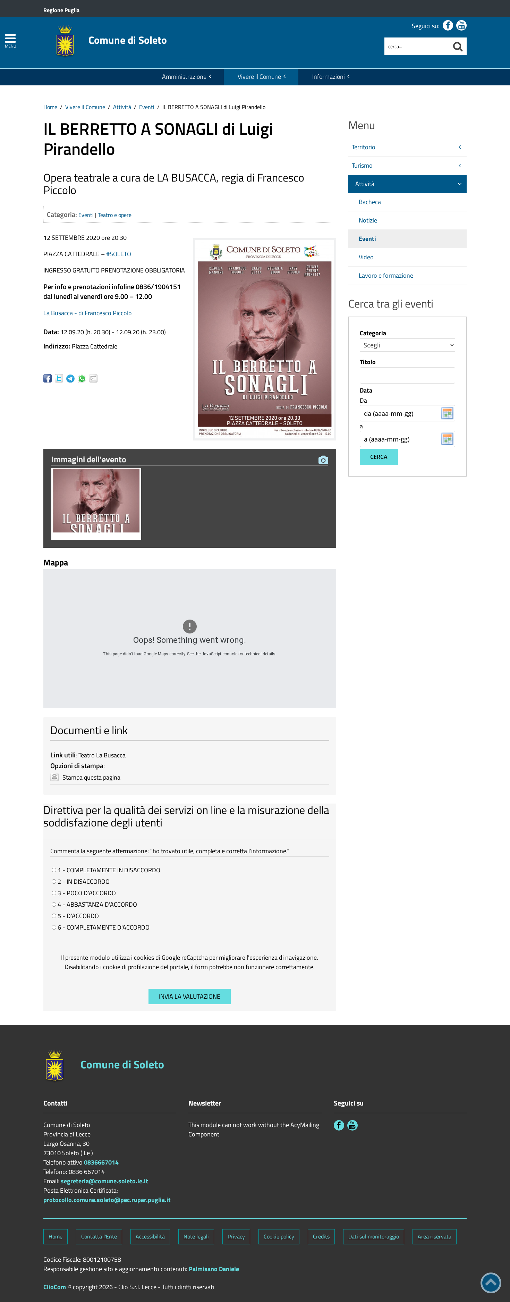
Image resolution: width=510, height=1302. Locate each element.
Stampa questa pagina (91, 777)
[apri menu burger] (10, 38)
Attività (122, 107)
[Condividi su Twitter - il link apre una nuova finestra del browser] (60, 378)
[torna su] (491, 1282)
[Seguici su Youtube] (461, 25)
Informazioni (328, 76)
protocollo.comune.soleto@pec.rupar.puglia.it (107, 1199)
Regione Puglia (61, 10)
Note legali (196, 1236)
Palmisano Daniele (214, 1269)
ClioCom (54, 1287)
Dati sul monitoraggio (373, 1236)
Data (366, 390)
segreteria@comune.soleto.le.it (104, 1181)
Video (366, 257)
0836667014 (101, 1162)
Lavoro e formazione (386, 275)
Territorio (363, 147)
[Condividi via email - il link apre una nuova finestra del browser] (95, 378)
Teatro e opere (114, 215)
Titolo (368, 362)
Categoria (373, 333)
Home (50, 107)
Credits (321, 1236)
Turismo (362, 165)
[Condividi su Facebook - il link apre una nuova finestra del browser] (49, 378)
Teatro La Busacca (102, 755)
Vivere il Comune (259, 76)
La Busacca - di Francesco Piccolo (87, 313)
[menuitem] (186, 77)
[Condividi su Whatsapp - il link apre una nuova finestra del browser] (83, 378)
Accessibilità (150, 1236)
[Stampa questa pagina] (54, 777)
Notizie (368, 220)
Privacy (236, 1236)
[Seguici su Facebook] (448, 25)
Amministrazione (184, 76)
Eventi (146, 107)
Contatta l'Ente (99, 1236)
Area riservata (434, 1236)
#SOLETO (118, 254)
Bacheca (370, 202)
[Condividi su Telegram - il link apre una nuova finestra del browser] (72, 378)
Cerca (379, 457)
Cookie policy (279, 1236)
